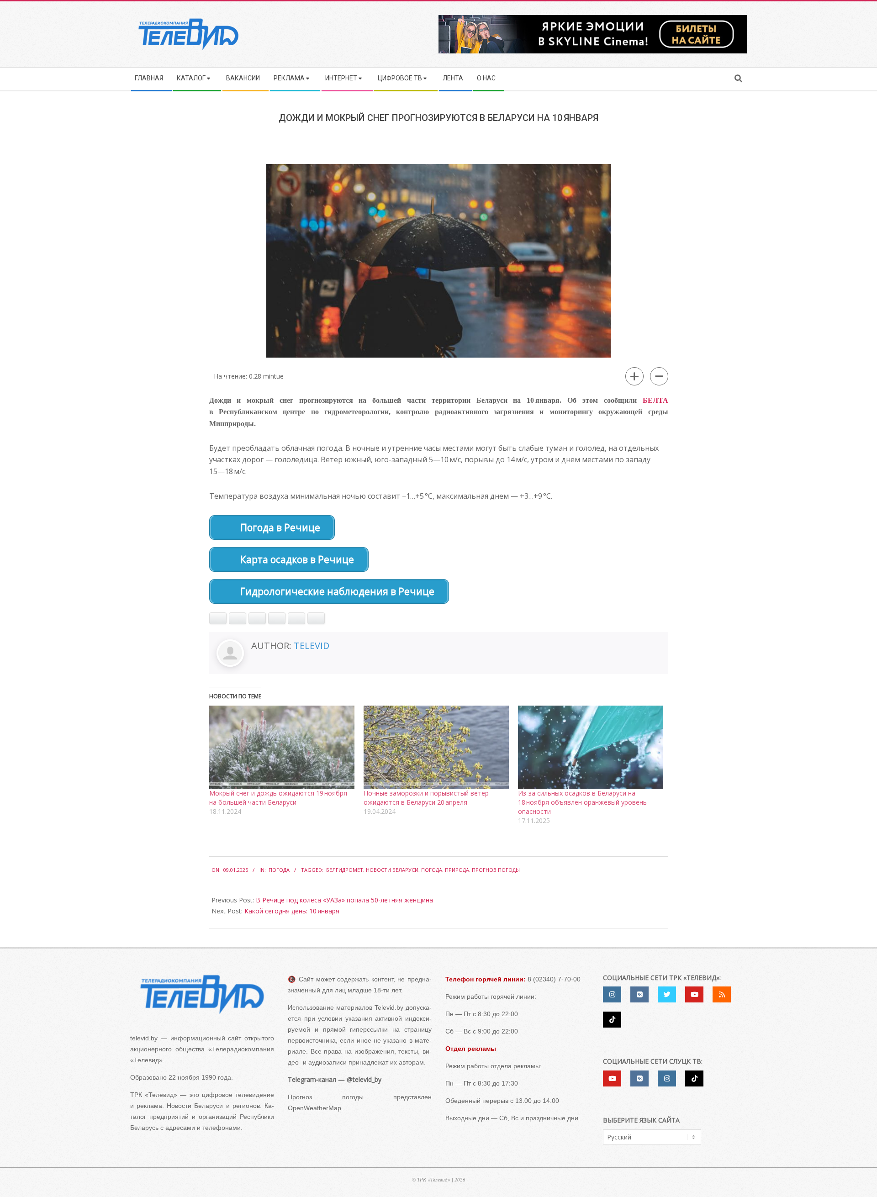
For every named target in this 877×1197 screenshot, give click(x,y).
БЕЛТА (655, 400)
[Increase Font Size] (634, 376)
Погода (279, 869)
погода (431, 869)
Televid (311, 645)
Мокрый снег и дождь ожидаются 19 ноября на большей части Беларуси (278, 798)
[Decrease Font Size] (659, 376)
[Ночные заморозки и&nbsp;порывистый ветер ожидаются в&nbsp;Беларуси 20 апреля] (436, 747)
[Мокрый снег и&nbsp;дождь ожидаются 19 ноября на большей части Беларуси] (281, 747)
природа (457, 869)
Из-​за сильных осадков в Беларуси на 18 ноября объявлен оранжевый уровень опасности (582, 802)
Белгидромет (344, 869)
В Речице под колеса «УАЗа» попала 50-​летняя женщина (344, 900)
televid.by (144, 1038)
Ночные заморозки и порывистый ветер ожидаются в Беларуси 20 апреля (426, 798)
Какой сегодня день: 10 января (291, 911)
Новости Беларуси (392, 869)
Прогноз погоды (496, 869)
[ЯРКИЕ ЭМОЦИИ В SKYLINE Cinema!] (592, 18)
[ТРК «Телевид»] (202, 994)
